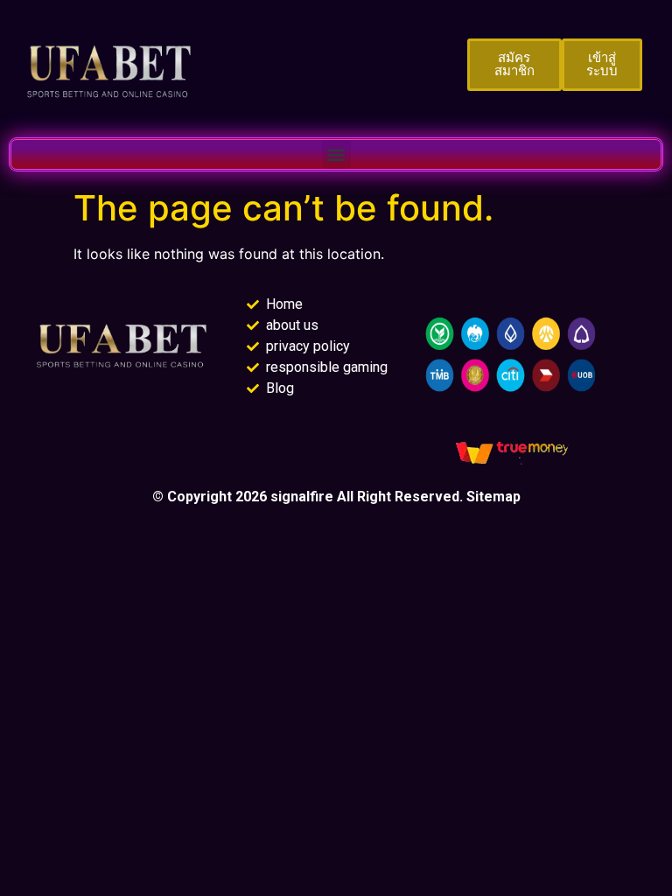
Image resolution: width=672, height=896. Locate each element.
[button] (336, 154)
